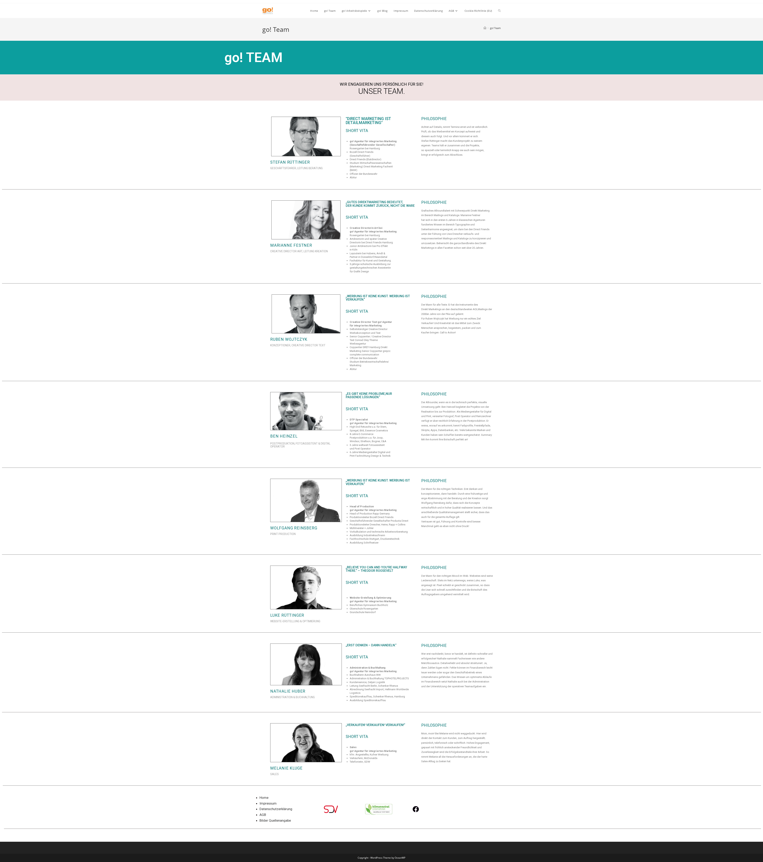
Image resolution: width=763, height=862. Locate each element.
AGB (262, 815)
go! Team (495, 28)
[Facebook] (416, 809)
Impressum (268, 803)
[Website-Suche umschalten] (499, 10)
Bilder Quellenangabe (275, 820)
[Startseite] (485, 28)
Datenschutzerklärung (275, 809)
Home (263, 798)
